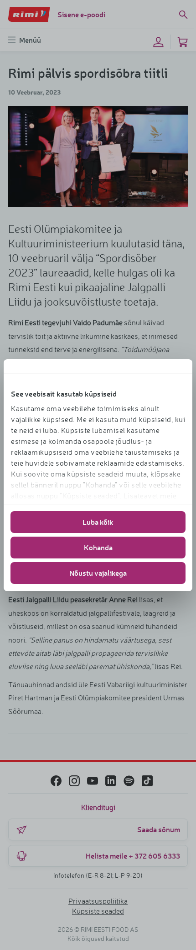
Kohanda (98, 547)
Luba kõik (98, 522)
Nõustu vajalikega (98, 573)
